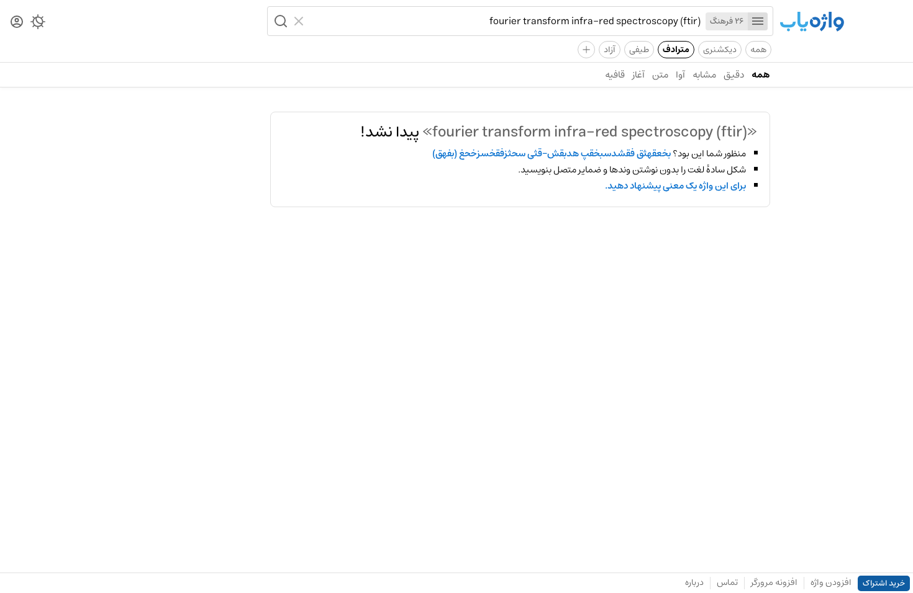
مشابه (704, 74)
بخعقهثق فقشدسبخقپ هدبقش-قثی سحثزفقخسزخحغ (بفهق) (551, 154)
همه (758, 49)
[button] (279, 21)
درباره (694, 582)
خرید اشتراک (884, 583)
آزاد (609, 49)
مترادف (676, 49)
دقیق (734, 74)
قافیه (615, 74)
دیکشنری (720, 49)
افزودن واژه (831, 582)
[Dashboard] (16, 22)
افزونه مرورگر (774, 582)
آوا (680, 74)
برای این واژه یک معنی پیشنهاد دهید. (675, 186)
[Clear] (300, 21)
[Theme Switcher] (37, 24)
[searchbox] (505, 21)
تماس (727, 582)
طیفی (639, 49)
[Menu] (758, 21)
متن (660, 74)
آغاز (638, 74)
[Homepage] (811, 22)
